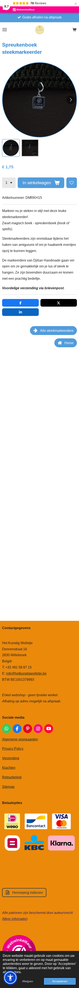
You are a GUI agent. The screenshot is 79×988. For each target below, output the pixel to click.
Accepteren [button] (59, 981)
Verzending (10, 758)
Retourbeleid (11, 777)
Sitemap (8, 787)
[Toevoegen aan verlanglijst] (71, 182)
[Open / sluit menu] (4, 29)
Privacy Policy (12, 748)
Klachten (8, 767)
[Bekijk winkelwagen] (74, 29)
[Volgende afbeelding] (70, 100)
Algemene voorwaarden (20, 739)
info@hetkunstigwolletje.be (26, 673)
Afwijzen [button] (27, 981)
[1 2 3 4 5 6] (9, 182)
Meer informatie (14, 919)
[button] (11, 148)
